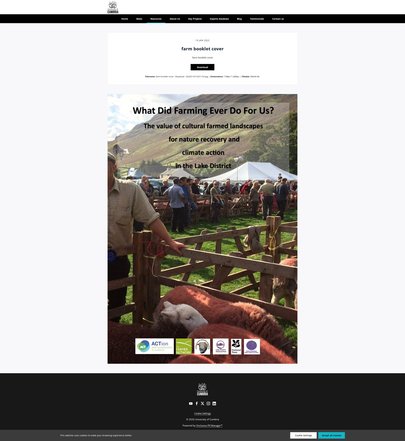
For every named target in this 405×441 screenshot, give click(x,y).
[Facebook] (196, 403)
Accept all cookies (331, 435)
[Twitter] (202, 403)
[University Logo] (202, 389)
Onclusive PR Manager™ (209, 425)
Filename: (150, 76)
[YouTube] (191, 403)
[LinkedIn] (214, 403)
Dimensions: (216, 76)
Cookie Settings (202, 413)
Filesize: (246, 76)
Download (202, 67)
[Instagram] (208, 403)
